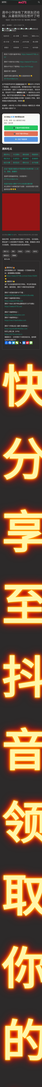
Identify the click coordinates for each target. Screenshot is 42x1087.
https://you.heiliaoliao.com (15, 315)
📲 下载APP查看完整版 (21, 128)
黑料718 (10, 235)
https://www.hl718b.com (14, 301)
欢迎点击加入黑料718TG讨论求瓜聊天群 (18, 184)
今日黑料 (16, 154)
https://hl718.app (26, 66)
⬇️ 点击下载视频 (21, 139)
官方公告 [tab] (7, 259)
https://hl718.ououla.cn (13, 334)
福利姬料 (26, 159)
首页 (3, 25)
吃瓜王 (8, 20)
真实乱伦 (16, 163)
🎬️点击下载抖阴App (21, 134)
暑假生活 (6, 255)
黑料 (13, 251)
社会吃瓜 (16, 159)
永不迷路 (35, 163)
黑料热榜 (26, 154)
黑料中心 (7, 154)
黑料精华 (33, 20)
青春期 (14, 255)
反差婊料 (35, 159)
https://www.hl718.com (28, 62)
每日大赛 (7, 163)
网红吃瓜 (7, 159)
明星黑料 (35, 154)
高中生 (35, 251)
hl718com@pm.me (11, 79)
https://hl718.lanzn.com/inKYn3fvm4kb (19, 295)
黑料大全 (26, 163)
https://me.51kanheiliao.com (15, 320)
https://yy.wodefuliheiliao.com (16, 329)
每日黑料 (27, 20)
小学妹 (27, 251)
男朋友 (20, 251)
